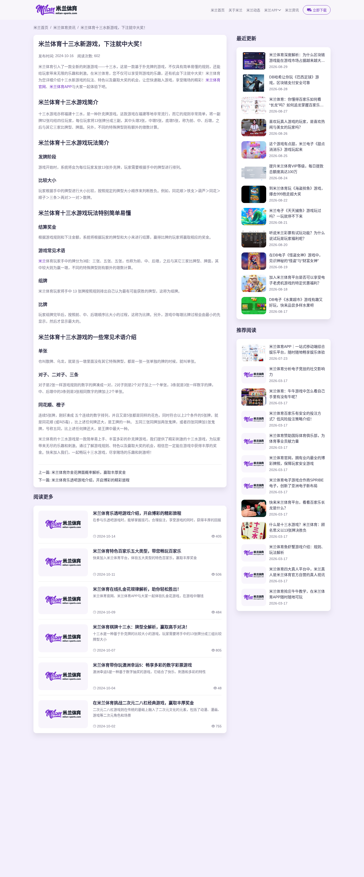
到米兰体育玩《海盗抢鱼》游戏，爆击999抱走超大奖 (297, 191)
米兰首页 (218, 10)
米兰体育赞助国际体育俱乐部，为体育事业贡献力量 (297, 438)
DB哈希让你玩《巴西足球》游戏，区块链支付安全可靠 (294, 80)
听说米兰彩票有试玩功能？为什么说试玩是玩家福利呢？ (297, 236)
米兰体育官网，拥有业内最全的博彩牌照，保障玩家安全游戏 (297, 461)
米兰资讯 (292, 10)
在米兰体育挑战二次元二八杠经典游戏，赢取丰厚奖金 (143, 703)
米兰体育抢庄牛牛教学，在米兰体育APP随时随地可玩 (297, 594)
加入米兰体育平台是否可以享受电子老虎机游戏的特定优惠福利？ (297, 280)
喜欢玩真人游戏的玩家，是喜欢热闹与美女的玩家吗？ (297, 124)
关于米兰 (235, 10)
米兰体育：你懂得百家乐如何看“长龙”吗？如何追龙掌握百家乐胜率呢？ (296, 102)
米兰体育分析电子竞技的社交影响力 (297, 372)
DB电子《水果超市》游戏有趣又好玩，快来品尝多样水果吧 (296, 302)
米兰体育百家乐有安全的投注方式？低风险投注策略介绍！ (295, 416)
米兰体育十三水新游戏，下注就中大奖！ (113, 27)
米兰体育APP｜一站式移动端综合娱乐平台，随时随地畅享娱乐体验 (297, 349)
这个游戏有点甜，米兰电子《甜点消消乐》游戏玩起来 (297, 147)
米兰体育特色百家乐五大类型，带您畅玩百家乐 (137, 551)
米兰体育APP (61, 87)
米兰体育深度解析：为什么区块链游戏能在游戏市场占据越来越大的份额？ (297, 58)
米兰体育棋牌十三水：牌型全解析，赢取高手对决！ (141, 627)
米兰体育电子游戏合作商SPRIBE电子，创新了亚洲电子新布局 (296, 483)
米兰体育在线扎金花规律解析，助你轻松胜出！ (137, 589)
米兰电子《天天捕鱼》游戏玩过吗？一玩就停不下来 (295, 213)
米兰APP (271, 10)
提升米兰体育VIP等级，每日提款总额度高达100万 (296, 169)
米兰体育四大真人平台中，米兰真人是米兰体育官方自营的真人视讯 (297, 572)
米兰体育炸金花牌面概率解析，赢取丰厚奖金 (89, 472)
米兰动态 (253, 10)
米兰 (42, 261)
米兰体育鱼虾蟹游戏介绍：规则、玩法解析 (297, 550)
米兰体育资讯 (64, 27)
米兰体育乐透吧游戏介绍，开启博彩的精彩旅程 (91, 480)
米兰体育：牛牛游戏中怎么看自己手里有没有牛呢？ (297, 394)
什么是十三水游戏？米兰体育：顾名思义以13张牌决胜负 (297, 527)
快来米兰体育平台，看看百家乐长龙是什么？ (297, 505)
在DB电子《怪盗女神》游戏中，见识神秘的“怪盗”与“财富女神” (296, 258)
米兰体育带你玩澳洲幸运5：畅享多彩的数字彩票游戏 (142, 665)
